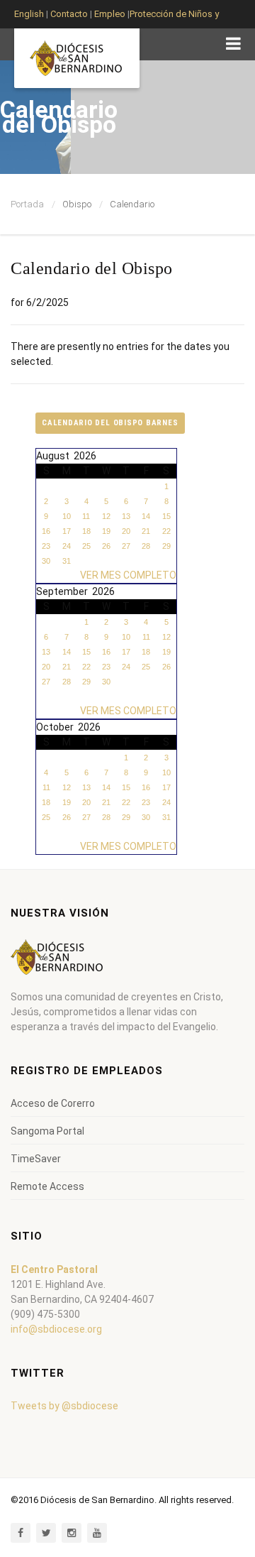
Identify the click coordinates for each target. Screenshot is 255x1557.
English (29, 14)
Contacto (69, 14)
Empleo (108, 14)
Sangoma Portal (47, 1131)
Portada (27, 204)
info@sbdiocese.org (56, 1329)
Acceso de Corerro (53, 1103)
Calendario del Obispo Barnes (110, 422)
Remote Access (47, 1186)
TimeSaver (36, 1158)
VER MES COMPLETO (128, 575)
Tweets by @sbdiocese (64, 1405)
